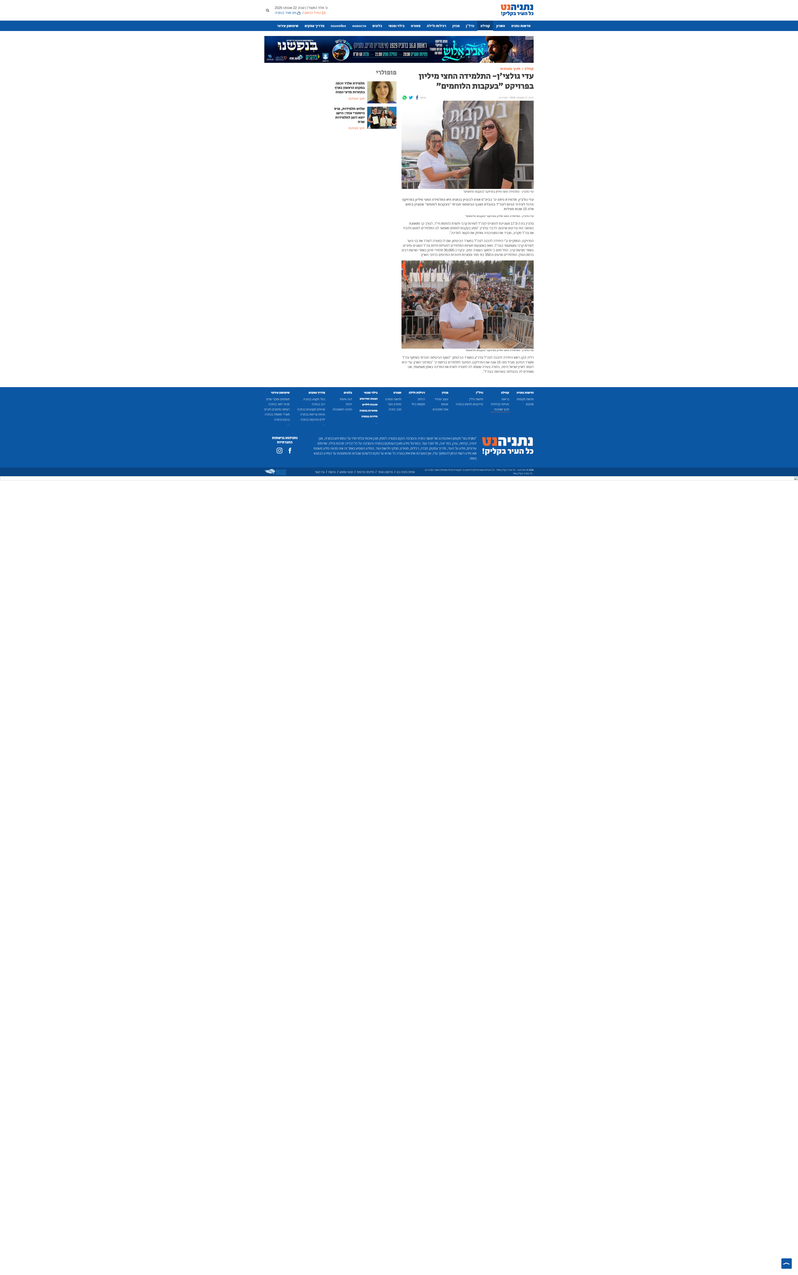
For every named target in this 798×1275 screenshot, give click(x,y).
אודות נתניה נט (406, 472)
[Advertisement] (365, 165)
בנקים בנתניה (282, 419)
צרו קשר (320, 472)
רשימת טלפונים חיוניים (277, 409)
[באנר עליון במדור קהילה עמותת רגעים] (399, 49)
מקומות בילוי (418, 404)
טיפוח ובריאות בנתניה (312, 414)
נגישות (332, 472)
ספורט (416, 26)
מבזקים (530, 404)
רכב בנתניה (318, 404)
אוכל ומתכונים (440, 409)
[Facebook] (417, 97)
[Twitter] (411, 97)
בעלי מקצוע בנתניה (314, 399)
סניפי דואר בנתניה (279, 404)
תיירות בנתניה (369, 416)
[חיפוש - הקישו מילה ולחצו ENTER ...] (267, 10)
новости (359, 26)
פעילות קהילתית (500, 404)
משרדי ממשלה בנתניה (277, 414)
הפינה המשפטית (342, 409)
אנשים (444, 404)
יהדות (349, 404)
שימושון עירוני (287, 26)
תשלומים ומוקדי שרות (278, 399)
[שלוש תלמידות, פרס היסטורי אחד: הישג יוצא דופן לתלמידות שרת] (382, 117)
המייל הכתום (312, 12)
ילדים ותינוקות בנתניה (312, 419)
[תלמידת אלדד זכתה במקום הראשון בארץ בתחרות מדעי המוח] (382, 92)
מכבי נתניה (395, 409)
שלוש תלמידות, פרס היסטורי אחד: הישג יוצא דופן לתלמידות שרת (349, 115)
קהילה (485, 26)
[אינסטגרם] (279, 450)
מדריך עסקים (314, 26)
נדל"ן (470, 26)
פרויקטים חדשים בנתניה (469, 404)
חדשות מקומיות (525, 399)
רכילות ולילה (436, 26)
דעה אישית (346, 399)
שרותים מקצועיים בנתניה (311, 409)
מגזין (456, 26)
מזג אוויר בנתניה (285, 12)
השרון (500, 26)
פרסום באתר (385, 472)
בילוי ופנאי (396, 26)
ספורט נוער (394, 404)
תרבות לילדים (370, 405)
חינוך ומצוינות (501, 409)
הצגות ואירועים (369, 399)
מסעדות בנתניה (369, 411)
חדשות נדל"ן (476, 399)
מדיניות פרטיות (365, 472)
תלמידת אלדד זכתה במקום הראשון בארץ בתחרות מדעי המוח (350, 88)
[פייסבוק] (290, 450)
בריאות (505, 399)
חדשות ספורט (393, 399)
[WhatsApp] (404, 97)
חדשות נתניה (521, 26)
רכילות (421, 399)
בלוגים (377, 26)
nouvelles (338, 26)
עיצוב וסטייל (441, 399)
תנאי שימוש (346, 472)
